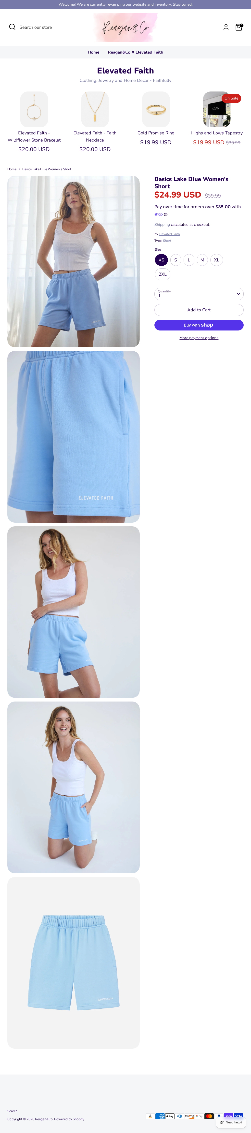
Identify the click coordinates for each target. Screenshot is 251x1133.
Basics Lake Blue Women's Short (46, 169)
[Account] (226, 27)
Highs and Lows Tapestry (217, 133)
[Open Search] (12, 27)
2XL (163, 274)
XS (161, 260)
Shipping (162, 224)
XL (216, 260)
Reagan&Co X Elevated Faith (135, 52)
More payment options (198, 338)
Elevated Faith (169, 234)
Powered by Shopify (69, 1119)
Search (12, 1111)
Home (93, 52)
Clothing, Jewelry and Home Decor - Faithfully (125, 80)
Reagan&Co (44, 1119)
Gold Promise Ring (156, 133)
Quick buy (34, 119)
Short (167, 240)
